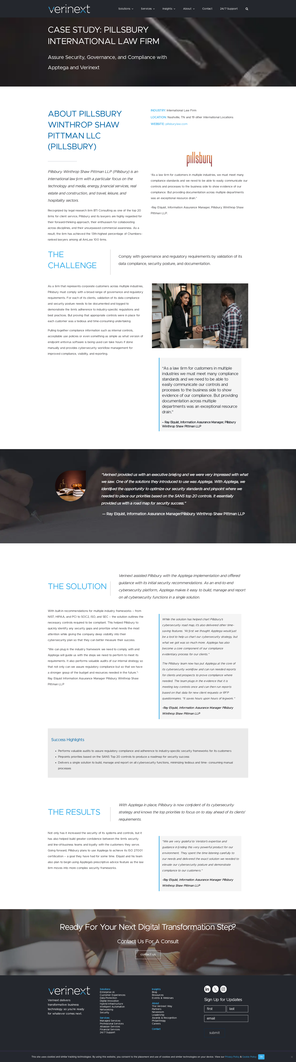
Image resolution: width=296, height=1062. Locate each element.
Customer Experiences (112, 995)
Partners (156, 1009)
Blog (154, 992)
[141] (199, 147)
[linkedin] (207, 989)
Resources (158, 995)
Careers (156, 1024)
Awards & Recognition (164, 1018)
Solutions (105, 989)
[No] (291, 1057)
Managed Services (110, 1021)
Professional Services (112, 1024)
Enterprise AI (107, 992)
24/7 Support (107, 1032)
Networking (106, 1010)
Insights (156, 989)
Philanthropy (159, 1021)
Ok (261, 1056)
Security (104, 1012)
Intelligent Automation (112, 1007)
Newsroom (158, 1012)
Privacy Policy (232, 1056)
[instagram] (223, 989)
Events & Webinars (163, 998)
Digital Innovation (109, 1001)
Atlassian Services (110, 1027)
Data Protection (108, 998)
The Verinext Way (162, 1006)
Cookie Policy (249, 1056)
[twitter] (215, 989)
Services (104, 1018)
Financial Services (110, 1029)
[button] (247, 8)
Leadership (158, 1015)
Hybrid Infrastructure (111, 1004)
